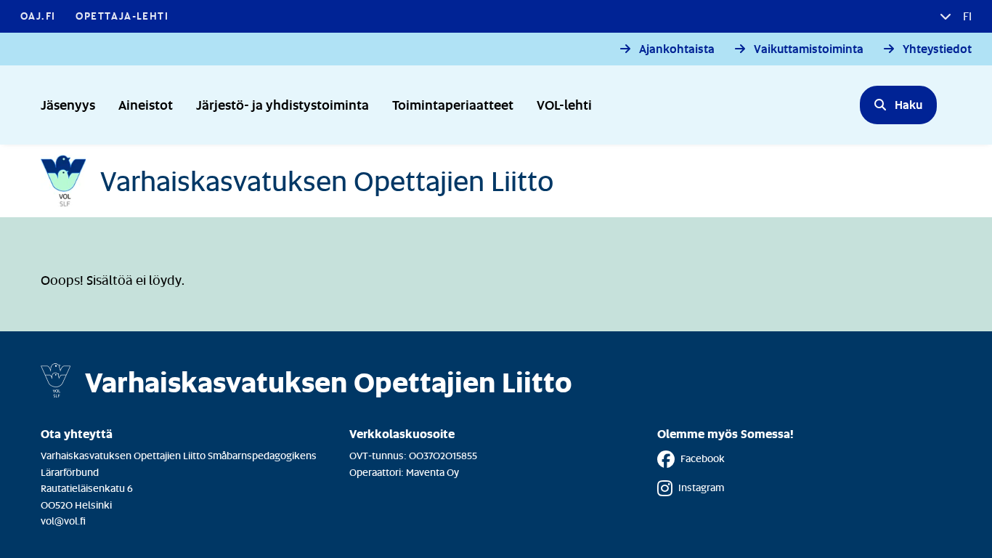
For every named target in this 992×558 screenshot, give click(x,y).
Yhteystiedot (937, 49)
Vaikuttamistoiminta (808, 49)
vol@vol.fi (63, 520)
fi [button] (966, 16)
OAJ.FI (37, 16)
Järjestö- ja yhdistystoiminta (282, 104)
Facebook (702, 458)
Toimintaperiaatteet (452, 104)
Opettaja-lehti (122, 16)
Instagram (701, 487)
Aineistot (145, 104)
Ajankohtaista (677, 49)
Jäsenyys (68, 104)
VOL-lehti (564, 104)
